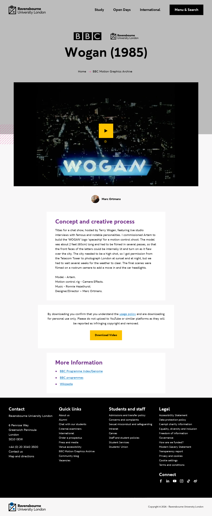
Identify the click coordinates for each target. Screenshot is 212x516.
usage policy (127, 314)
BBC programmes (71, 378)
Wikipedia (66, 384)
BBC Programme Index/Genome (81, 371)
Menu (186, 10)
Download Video (106, 335)
